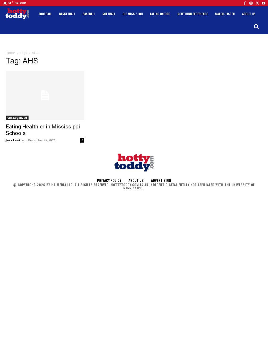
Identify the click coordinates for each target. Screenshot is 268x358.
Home (10, 53)
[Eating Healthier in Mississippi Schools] (45, 95)
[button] (256, 26)
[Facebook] (245, 3)
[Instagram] (251, 3)
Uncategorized (17, 118)
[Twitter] (257, 3)
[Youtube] (263, 3)
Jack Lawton (15, 140)
